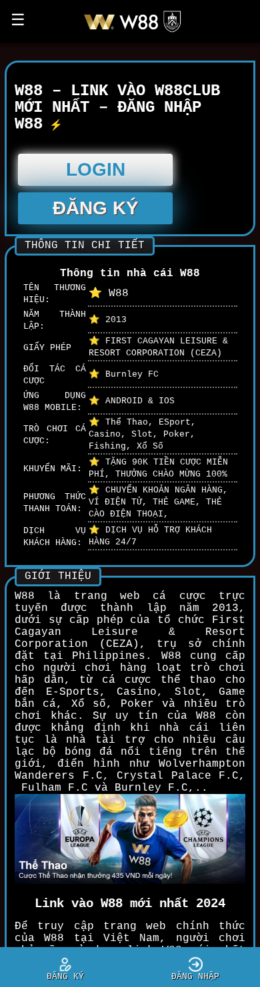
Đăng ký (96, 208)
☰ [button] (18, 21)
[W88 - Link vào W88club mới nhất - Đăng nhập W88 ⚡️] (137, 32)
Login (95, 169)
